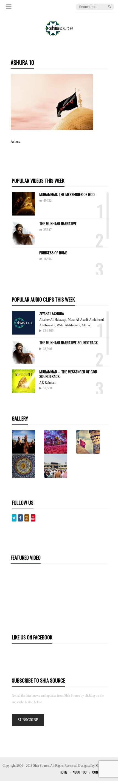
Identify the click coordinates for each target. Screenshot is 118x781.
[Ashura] (27, 442)
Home (63, 772)
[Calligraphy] (27, 466)
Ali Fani (87, 325)
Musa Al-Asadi (78, 320)
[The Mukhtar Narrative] (23, 233)
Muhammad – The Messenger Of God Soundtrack (68, 374)
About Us (80, 772)
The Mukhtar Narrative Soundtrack (68, 342)
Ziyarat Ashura (51, 313)
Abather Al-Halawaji (52, 320)
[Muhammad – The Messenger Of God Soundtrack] (23, 381)
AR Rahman (47, 383)
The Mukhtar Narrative (58, 223)
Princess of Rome (53, 252)
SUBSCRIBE (28, 720)
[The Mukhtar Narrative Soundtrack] (23, 352)
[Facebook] (20, 517)
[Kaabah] (59, 466)
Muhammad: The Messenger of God (67, 194)
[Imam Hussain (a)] (92, 442)
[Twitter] (14, 517)
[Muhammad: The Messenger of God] (23, 204)
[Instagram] (26, 517)
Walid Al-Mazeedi (68, 325)
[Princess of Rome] (23, 262)
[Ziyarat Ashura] (23, 323)
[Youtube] (33, 517)
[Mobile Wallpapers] (59, 442)
